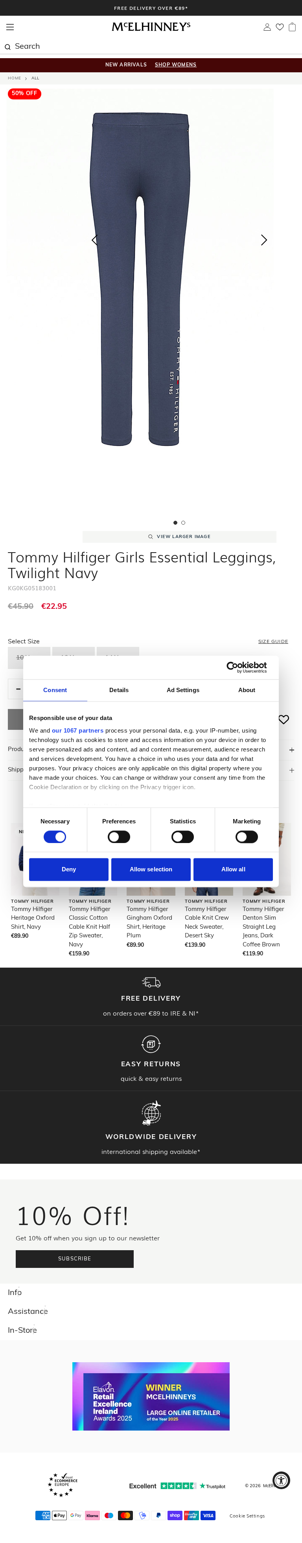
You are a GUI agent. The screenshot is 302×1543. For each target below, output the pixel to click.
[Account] (267, 29)
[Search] (7, 46)
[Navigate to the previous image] (94, 238)
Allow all (233, 869)
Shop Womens (176, 65)
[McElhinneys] (151, 30)
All (35, 78)
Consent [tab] (55, 690)
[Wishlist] (280, 29)
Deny (69, 869)
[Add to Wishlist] (284, 719)
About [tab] (247, 690)
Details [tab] (119, 690)
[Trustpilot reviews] (177, 1486)
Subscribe (75, 1259)
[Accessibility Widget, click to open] (281, 1480)
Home (14, 78)
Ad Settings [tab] (183, 690)
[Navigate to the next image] (264, 241)
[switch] (119, 836)
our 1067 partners (78, 730)
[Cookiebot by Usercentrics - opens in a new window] (238, 667)
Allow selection (151, 869)
